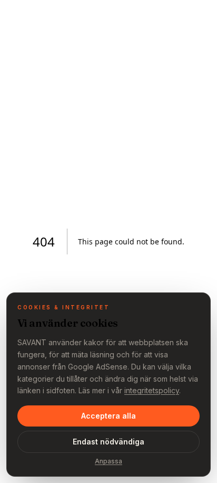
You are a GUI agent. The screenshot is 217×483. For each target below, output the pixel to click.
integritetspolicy (151, 390)
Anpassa (108, 461)
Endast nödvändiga (108, 441)
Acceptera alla (108, 415)
